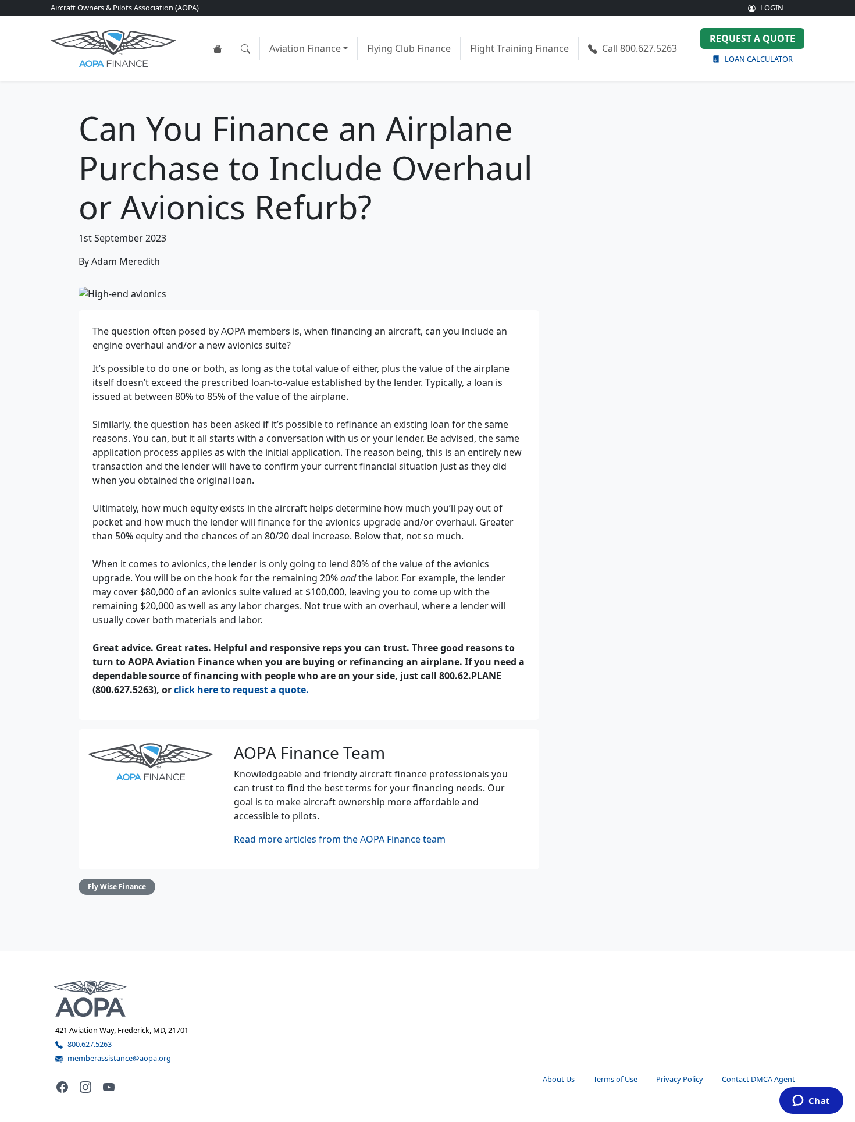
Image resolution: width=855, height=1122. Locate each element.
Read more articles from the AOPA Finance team (340, 839)
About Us (559, 1079)
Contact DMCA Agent (758, 1079)
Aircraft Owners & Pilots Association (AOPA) (125, 7)
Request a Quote (752, 38)
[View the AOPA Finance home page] (217, 48)
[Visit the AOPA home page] (90, 998)
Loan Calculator (759, 59)
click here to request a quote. (241, 689)
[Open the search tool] (245, 48)
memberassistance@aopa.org (119, 1058)
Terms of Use (615, 1079)
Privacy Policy (679, 1079)
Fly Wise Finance (117, 887)
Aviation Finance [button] (305, 48)
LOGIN (771, 7)
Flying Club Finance (409, 48)
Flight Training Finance (519, 48)
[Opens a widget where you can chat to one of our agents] (811, 1101)
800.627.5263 (639, 48)
